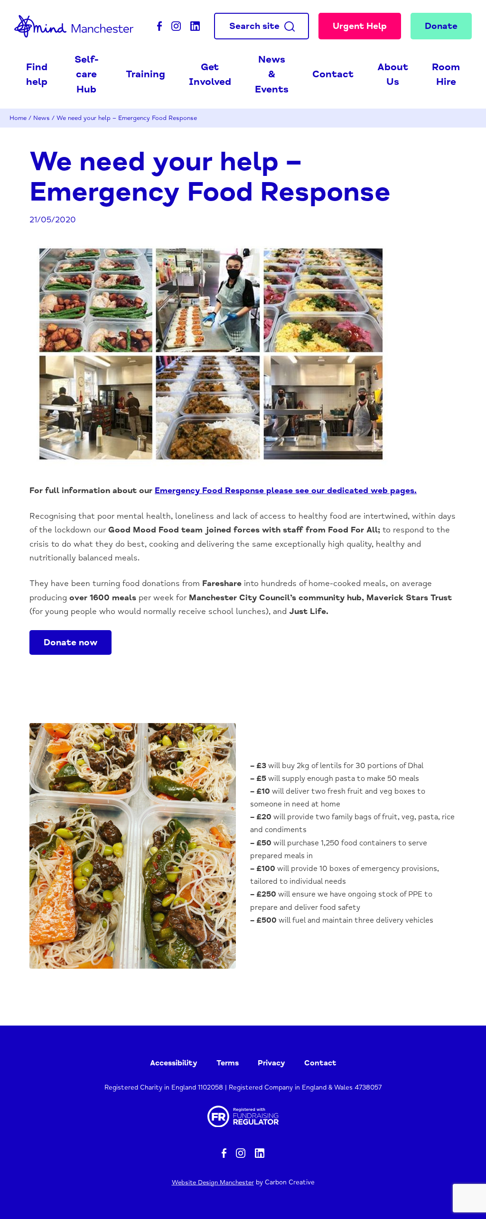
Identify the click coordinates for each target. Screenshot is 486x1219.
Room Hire (446, 74)
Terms (227, 1063)
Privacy (271, 1063)
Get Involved (210, 74)
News (41, 118)
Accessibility (173, 1063)
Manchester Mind (73, 26)
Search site (254, 26)
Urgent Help (360, 26)
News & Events (272, 74)
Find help (36, 74)
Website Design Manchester (213, 1182)
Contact (333, 74)
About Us (392, 74)
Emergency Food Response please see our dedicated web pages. (286, 490)
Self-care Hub (87, 74)
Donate (441, 26)
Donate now (70, 642)
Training (145, 74)
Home (18, 118)
